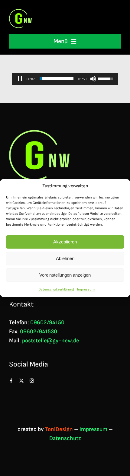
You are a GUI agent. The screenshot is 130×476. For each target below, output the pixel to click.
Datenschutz (65, 438)
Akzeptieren (65, 241)
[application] (65, 79)
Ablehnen (65, 258)
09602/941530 (38, 331)
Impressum (86, 289)
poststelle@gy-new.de (50, 340)
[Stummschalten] (93, 79)
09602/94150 (47, 322)
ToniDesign (59, 429)
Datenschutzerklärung (56, 289)
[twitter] (21, 381)
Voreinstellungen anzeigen (65, 275)
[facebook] (11, 381)
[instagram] (32, 381)
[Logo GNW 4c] (20, 12)
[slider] (56, 78)
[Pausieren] (20, 79)
